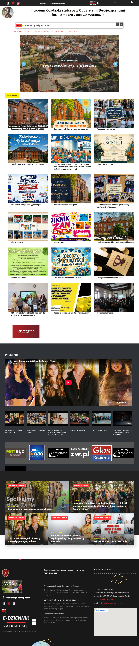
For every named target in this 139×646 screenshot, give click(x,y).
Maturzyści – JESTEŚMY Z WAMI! (67, 278)
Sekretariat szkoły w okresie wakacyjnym (71, 129)
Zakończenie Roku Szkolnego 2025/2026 (27, 164)
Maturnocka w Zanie (105, 313)
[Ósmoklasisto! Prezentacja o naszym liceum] (37, 497)
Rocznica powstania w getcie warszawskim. (72, 313)
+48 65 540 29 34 (106, 600)
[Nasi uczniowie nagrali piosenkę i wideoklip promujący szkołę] (26, 529)
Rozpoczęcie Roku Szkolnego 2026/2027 (27, 129)
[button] (28, 31)
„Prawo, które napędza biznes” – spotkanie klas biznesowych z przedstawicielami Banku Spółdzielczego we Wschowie (72, 166)
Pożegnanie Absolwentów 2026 (110, 278)
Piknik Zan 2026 (17, 242)
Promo (21, 485)
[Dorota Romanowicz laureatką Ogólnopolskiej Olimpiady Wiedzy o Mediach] (69, 529)
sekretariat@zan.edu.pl (58, 3)
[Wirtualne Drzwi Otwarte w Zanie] (112, 529)
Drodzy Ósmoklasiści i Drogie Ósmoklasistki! (115, 242)
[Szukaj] (121, 2)
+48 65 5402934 (43, 3)
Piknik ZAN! (59, 242)
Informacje (13, 485)
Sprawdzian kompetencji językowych (26, 204)
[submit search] (132, 2)
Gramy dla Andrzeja (105, 164)
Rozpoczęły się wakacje (107, 129)
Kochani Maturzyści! (19, 278)
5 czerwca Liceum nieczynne (65, 204)
